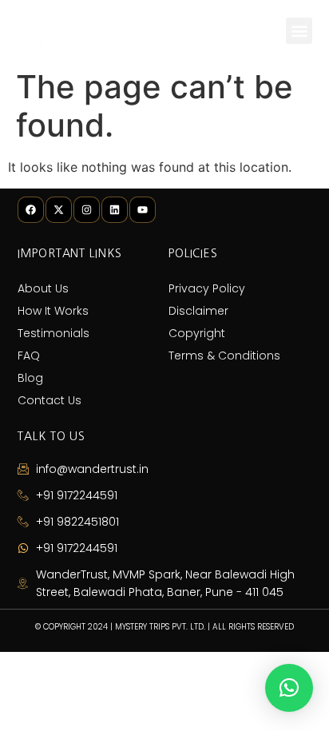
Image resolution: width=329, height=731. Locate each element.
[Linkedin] (114, 210)
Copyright (196, 333)
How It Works (53, 311)
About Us (43, 288)
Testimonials (53, 333)
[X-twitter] (59, 210)
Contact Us (49, 400)
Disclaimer (198, 311)
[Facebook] (31, 210)
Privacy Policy (206, 288)
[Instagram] (86, 210)
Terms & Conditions (224, 356)
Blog (30, 378)
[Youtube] (142, 210)
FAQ (29, 356)
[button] (299, 31)
